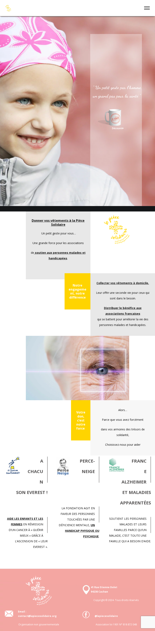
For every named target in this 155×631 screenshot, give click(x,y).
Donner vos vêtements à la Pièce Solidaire (58, 222)
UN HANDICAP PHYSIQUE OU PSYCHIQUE (82, 530)
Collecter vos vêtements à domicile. (122, 283)
